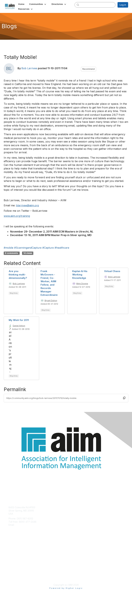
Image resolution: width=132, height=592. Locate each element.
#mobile (8, 247)
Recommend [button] (88, 69)
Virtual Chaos (112, 271)
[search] (78, 4)
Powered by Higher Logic (66, 588)
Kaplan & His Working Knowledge (79, 274)
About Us (13, 573)
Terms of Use (16, 576)
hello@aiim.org (23, 524)
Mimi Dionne (82, 283)
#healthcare (62, 247)
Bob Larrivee (29, 68)
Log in (123, 4)
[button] (38, 4)
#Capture (48, 247)
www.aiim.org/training (17, 216)
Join (11, 546)
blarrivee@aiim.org (27, 205)
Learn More (15, 552)
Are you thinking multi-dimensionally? (18, 274)
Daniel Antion (19, 325)
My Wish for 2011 (19, 320)
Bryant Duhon (51, 300)
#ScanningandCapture (28, 247)
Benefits (13, 549)
